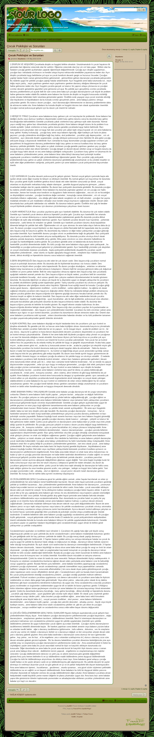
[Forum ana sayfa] (36, 14)
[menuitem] (26, 35)
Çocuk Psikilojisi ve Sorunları (26, 46)
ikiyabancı (119, 56)
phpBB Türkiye (76, 714)
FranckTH (76, 708)
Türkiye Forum (88, 714)
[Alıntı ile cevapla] (109, 56)
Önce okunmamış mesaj (111, 49)
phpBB (69, 706)
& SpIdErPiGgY (85, 708)
